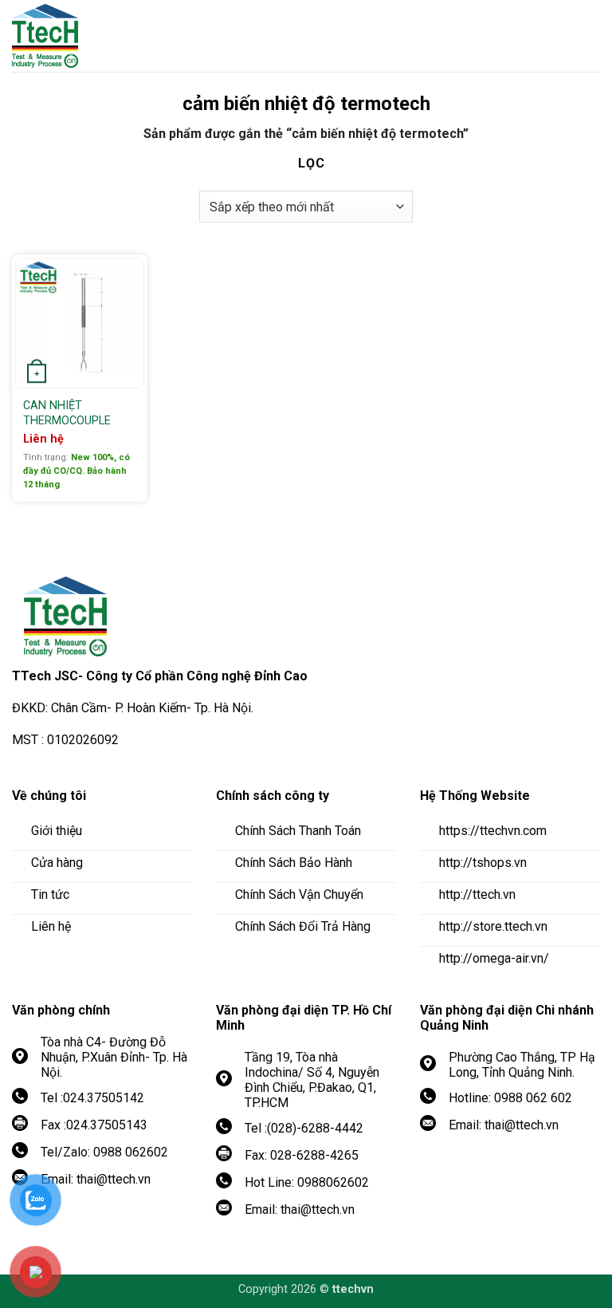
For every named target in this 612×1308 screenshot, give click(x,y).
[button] (588, 36)
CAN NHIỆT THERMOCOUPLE (67, 413)
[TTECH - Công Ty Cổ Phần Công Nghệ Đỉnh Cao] (99, 36)
